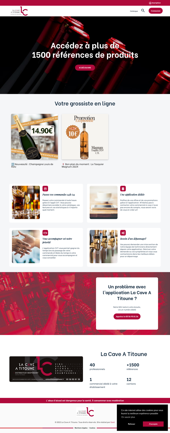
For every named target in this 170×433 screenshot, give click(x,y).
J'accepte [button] (153, 424)
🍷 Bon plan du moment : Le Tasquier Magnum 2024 (83, 165)
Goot (112, 422)
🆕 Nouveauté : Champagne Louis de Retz (32, 165)
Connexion (155, 10)
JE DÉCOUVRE (85, 67)
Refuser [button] (131, 424)
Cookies (92, 428)
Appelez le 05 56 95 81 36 (127, 316)
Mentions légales (81, 428)
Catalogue (134, 11)
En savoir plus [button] (128, 417)
